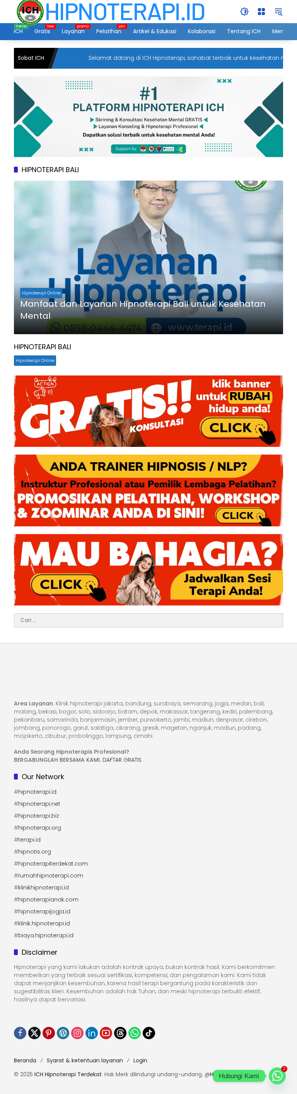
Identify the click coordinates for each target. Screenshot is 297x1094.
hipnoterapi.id (37, 792)
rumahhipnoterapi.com (50, 875)
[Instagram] (77, 1033)
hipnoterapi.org (39, 828)
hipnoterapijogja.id (44, 911)
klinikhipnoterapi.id (43, 887)
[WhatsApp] (134, 1033)
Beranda (25, 1060)
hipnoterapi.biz (38, 816)
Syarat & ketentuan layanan (85, 1060)
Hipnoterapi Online (41, 293)
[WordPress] (63, 1033)
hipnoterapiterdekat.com (53, 863)
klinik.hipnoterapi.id (44, 923)
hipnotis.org (34, 852)
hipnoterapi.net (39, 804)
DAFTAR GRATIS (122, 760)
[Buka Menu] (261, 11)
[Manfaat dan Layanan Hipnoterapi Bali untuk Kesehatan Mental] (148, 257)
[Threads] (120, 1033)
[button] (244, 11)
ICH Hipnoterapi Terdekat (68, 1074)
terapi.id (29, 840)
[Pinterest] (49, 1033)
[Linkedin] (91, 1033)
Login (140, 1060)
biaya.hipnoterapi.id (45, 935)
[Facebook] (20, 1033)
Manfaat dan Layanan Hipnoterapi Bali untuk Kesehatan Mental (143, 310)
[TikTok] (149, 1033)
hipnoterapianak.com (48, 899)
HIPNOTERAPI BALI (42, 347)
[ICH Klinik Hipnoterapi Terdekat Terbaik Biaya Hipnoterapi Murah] (110, 11)
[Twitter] (34, 1033)
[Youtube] (106, 1033)
